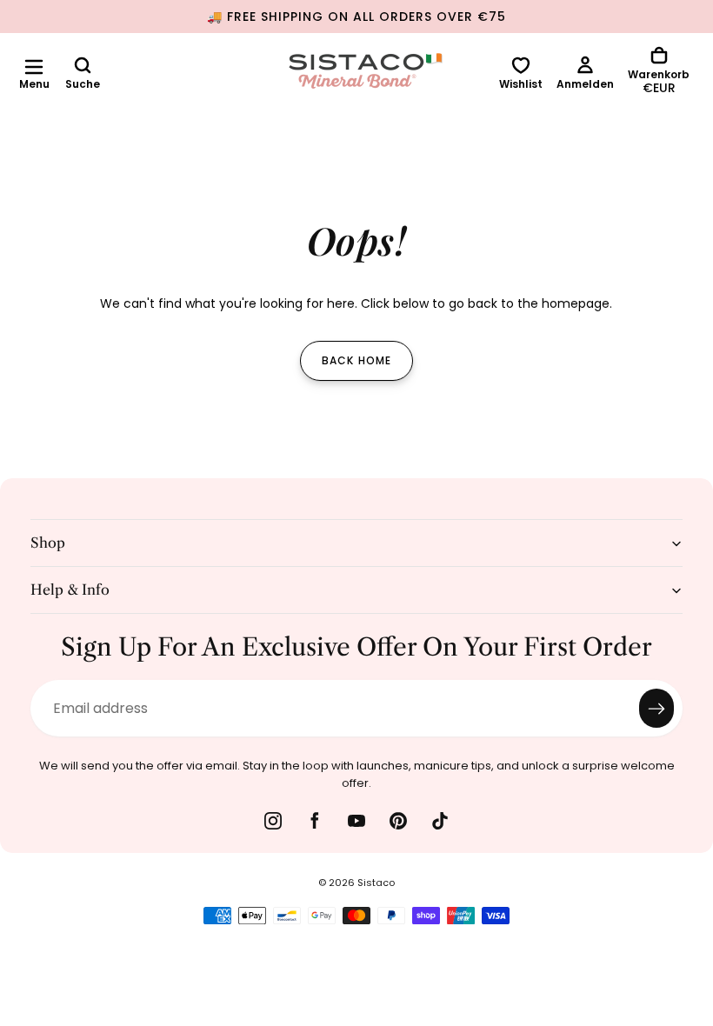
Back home (357, 360)
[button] (33, 67)
